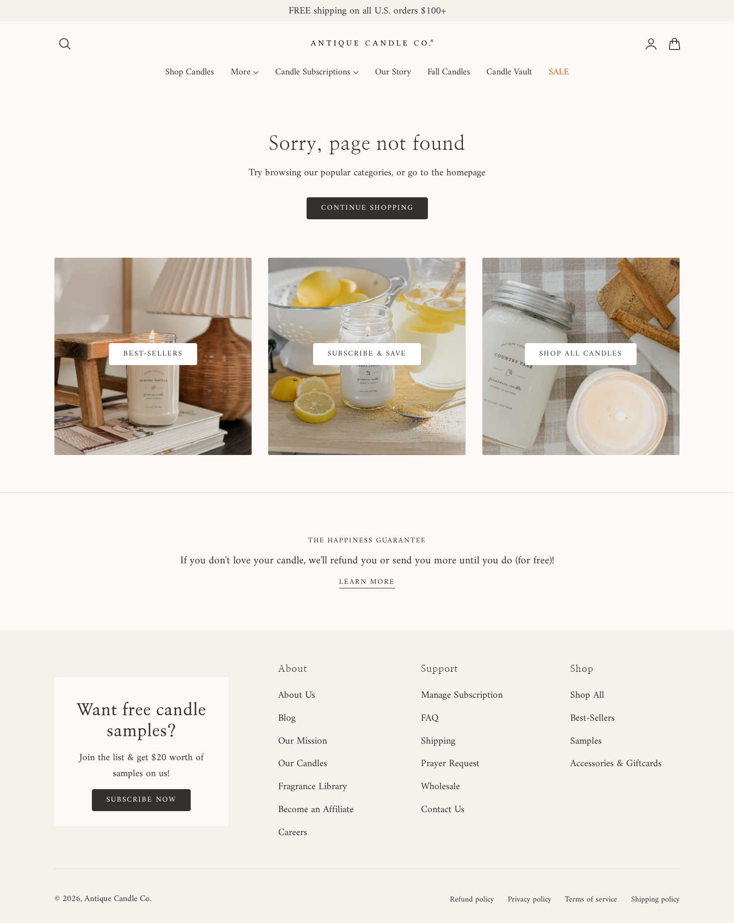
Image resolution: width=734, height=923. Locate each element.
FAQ (429, 718)
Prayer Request (450, 764)
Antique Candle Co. (117, 899)
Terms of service (591, 900)
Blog (287, 718)
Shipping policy (655, 900)
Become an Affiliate (316, 810)
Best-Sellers (153, 353)
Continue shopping (367, 207)
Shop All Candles (580, 353)
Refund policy (472, 900)
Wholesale (440, 787)
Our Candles (302, 764)
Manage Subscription (462, 695)
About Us (296, 695)
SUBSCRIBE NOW (141, 799)
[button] (64, 43)
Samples (586, 741)
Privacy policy (529, 900)
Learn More (367, 581)
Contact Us (442, 810)
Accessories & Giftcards (616, 764)
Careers (292, 833)
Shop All (587, 695)
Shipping (438, 741)
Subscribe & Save (367, 353)
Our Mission (302, 741)
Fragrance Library (312, 787)
